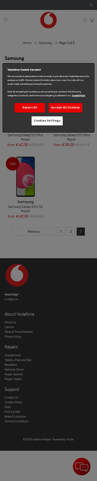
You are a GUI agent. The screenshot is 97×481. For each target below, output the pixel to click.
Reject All (30, 107)
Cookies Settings (47, 120)
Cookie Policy (78, 95)
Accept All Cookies (65, 107)
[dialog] (48, 98)
